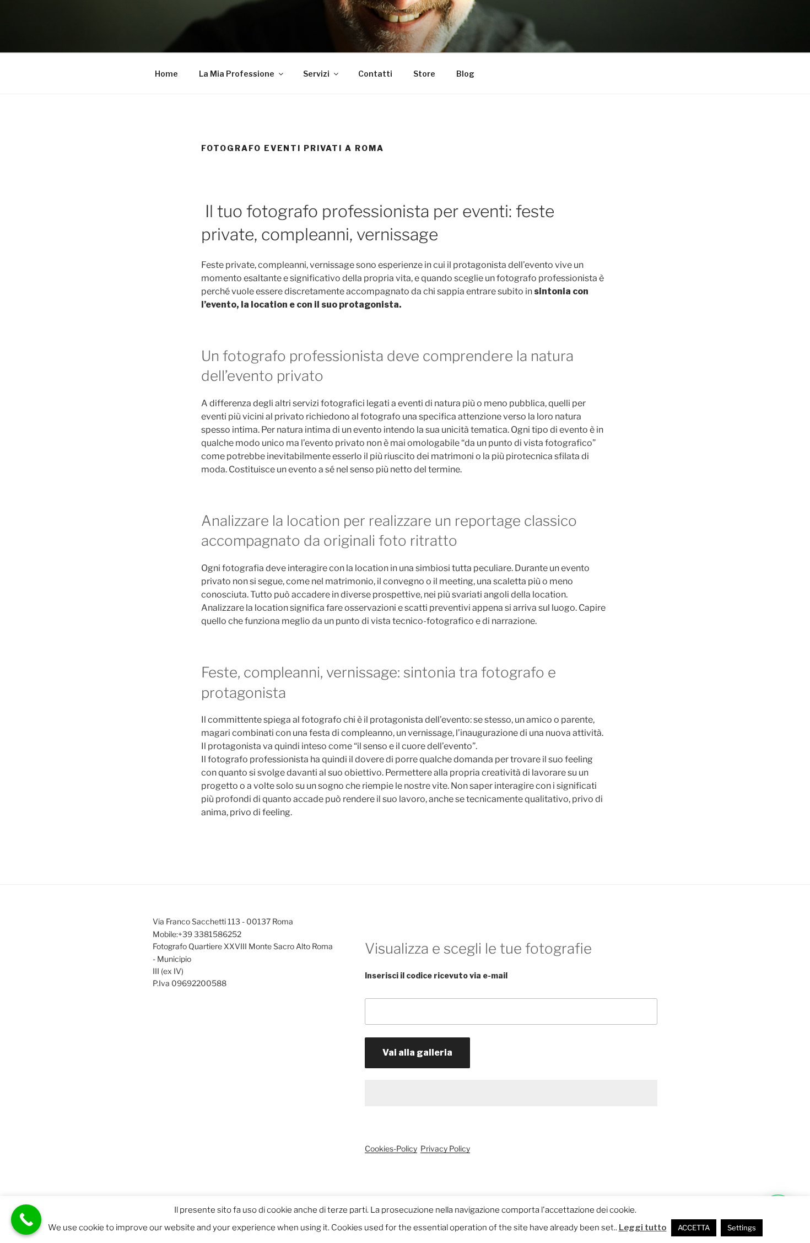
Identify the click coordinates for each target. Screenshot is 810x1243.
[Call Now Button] (26, 1219)
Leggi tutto (643, 1228)
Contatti (375, 73)
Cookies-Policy (391, 1148)
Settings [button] (741, 1227)
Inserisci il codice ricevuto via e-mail (436, 975)
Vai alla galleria (417, 1052)
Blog (465, 73)
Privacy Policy (445, 1148)
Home (166, 73)
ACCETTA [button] (694, 1227)
